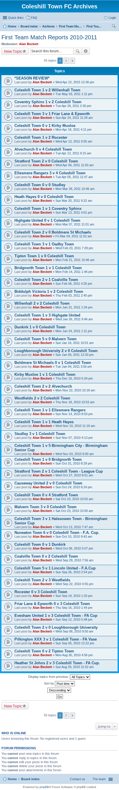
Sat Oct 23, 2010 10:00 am (74, 511)
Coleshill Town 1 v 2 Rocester (40, 137)
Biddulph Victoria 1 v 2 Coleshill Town (48, 291)
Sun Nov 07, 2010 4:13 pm (74, 437)
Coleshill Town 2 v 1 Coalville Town (46, 279)
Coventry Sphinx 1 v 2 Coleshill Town (47, 102)
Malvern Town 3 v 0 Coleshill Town (45, 507)
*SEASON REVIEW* (31, 78)
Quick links (16, 17)
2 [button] (66, 60)
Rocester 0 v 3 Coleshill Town (40, 592)
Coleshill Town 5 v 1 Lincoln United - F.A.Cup (55, 568)
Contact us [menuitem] (77, 779)
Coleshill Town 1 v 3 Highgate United (47, 315)
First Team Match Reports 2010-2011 (49, 37)
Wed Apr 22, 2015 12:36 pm (74, 82)
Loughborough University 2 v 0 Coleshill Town (56, 351)
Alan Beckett (28, 44)
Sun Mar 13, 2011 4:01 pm (73, 212)
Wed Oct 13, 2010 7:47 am (74, 527)
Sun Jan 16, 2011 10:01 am (74, 343)
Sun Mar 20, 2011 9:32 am (73, 200)
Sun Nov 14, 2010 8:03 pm (74, 414)
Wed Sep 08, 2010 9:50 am (74, 631)
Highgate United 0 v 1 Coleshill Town (47, 220)
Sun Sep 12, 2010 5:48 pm (73, 619)
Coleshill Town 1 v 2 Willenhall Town (47, 90)
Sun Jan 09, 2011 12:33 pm (74, 354)
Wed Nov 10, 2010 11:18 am (75, 426)
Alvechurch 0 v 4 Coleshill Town (43, 149)
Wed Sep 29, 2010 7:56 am (74, 560)
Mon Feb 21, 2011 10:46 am (74, 260)
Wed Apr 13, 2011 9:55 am (73, 141)
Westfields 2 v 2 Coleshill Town (42, 398)
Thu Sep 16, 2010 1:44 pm (73, 607)
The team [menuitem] (99, 779)
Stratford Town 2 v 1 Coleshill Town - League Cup (58, 471)
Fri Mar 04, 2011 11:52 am (73, 236)
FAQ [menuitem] (34, 17)
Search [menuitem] (113, 27)
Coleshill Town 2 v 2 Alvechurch (43, 386)
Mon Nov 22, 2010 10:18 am (75, 390)
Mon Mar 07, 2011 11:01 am (74, 224)
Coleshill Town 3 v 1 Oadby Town (44, 244)
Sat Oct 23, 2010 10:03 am (74, 499)
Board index (30, 779)
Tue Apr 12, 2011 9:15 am (73, 153)
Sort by (49, 683)
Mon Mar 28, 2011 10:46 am (74, 188)
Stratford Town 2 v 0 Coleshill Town (46, 161)
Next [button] (72, 61)
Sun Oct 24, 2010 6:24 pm (73, 487)
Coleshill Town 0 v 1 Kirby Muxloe (44, 125)
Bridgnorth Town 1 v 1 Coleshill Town (48, 268)
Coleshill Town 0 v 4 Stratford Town (46, 495)
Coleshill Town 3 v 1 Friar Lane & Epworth (52, 114)
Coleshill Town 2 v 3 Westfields (42, 580)
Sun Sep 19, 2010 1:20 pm (73, 595)
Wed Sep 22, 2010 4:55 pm (74, 584)
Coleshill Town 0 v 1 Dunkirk (40, 544)
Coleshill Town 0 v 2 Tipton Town (44, 651)
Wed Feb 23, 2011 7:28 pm (74, 248)
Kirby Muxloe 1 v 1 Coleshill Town (44, 374)
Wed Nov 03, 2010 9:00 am (74, 454)
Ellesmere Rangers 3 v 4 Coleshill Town (49, 173)
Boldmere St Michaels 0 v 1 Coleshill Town (52, 362)
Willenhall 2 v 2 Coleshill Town (42, 303)
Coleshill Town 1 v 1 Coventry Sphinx (47, 208)
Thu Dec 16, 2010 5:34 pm (74, 378)
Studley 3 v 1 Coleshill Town (39, 434)
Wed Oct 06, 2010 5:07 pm (74, 548)
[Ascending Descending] (59, 690)
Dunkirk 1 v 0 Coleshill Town (40, 327)
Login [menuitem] (112, 17)
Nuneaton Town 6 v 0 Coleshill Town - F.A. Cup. (56, 532)
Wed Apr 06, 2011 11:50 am (74, 165)
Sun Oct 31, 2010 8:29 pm (73, 463)
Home (12, 779)
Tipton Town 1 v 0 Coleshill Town (44, 256)
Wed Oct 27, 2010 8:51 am (74, 475)
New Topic (13, 51)
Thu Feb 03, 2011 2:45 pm (73, 295)
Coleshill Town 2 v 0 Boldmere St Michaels (52, 232)
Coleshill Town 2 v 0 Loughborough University (56, 627)
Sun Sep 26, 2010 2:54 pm (73, 572)
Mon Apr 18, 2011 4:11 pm (73, 129)
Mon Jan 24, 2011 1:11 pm (73, 331)
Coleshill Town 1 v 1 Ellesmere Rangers (49, 410)
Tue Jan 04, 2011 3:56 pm (73, 366)
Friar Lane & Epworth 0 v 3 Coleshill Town (52, 604)
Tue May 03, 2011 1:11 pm (73, 94)
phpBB (44, 787)
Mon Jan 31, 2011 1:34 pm (73, 307)
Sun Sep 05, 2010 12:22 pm (74, 643)
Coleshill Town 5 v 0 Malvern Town (45, 339)
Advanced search (86, 51)
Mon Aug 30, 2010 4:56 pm (74, 655)
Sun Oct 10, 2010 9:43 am (73, 536)
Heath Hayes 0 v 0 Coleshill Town (44, 197)
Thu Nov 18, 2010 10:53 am (74, 402)
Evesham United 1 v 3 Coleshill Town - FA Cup (55, 615)
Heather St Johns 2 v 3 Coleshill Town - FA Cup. (57, 663)
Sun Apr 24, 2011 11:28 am (74, 117)
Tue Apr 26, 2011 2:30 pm (73, 106)
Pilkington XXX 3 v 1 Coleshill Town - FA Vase (55, 639)
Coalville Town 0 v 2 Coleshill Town (46, 556)
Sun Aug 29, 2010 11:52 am (74, 667)
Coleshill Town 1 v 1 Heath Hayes (44, 422)
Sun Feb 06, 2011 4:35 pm (73, 283)
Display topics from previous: (49, 676)
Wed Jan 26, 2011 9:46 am (74, 319)
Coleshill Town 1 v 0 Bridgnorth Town (48, 459)
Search (77, 51)
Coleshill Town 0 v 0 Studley (39, 185)
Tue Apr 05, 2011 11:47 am (74, 177)
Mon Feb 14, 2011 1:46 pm (74, 271)
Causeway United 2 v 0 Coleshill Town (48, 483)
